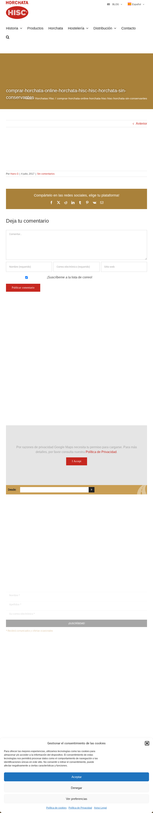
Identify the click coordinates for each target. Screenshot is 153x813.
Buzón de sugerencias (29, 645)
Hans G (14, 173)
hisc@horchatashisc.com (29, 558)
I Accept (76, 461)
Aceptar (77, 777)
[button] (147, 743)
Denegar (76, 788)
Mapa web (21, 660)
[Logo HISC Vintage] (40, 334)
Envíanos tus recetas (28, 653)
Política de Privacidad (80, 807)
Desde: (12, 489)
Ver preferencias (76, 798)
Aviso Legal (100, 807)
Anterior (141, 123)
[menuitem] (136, 4)
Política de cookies (56, 807)
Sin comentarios (46, 173)
